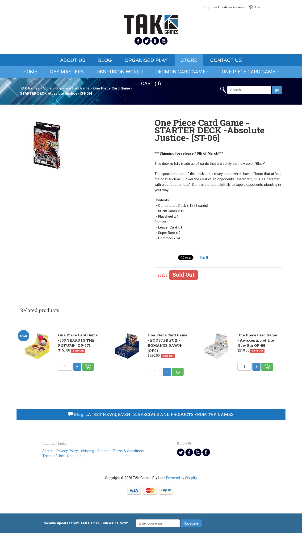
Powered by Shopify (181, 478)
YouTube (164, 41)
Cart (258, 7)
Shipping (87, 451)
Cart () (151, 83)
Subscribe (191, 523)
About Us (72, 60)
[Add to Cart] (88, 367)
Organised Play (146, 60)
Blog (105, 60)
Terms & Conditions (128, 451)
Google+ (155, 41)
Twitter (147, 41)
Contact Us (226, 60)
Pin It (204, 257)
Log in (208, 7)
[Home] (151, 21)
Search (47, 451)
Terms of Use (53, 456)
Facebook (138, 41)
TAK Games (29, 88)
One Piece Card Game (72, 88)
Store (188, 60)
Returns (103, 451)
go (277, 90)
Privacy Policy (67, 451)
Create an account (231, 7)
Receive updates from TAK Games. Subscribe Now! (85, 523)
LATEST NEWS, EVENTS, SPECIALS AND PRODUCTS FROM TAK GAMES (154, 414)
